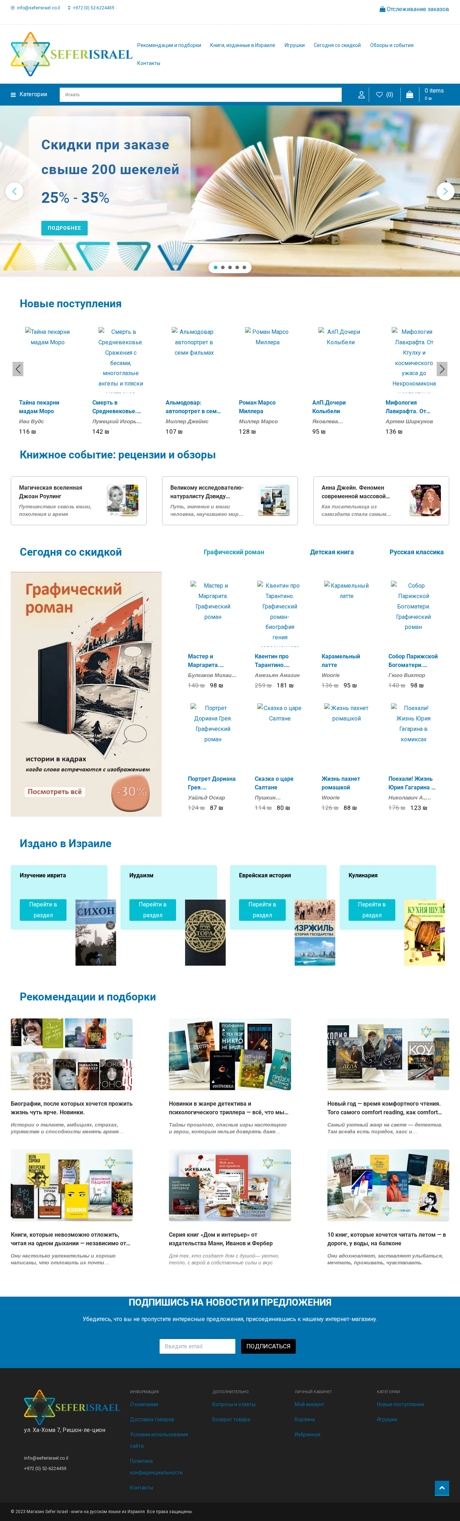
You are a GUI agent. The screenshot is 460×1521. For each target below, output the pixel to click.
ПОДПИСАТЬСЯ (268, 1346)
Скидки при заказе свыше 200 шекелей (110, 157)
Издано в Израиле (65, 843)
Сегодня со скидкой (337, 45)
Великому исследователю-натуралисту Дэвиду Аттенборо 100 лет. (207, 492)
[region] (230, 191)
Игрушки (295, 45)
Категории (33, 94)
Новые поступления (71, 303)
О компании (144, 1404)
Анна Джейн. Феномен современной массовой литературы (354, 492)
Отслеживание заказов (417, 9)
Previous (18, 369)
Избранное (308, 1434)
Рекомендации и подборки (169, 45)
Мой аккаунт (310, 1404)
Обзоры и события (392, 45)
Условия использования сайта (159, 1440)
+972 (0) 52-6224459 (93, 7)
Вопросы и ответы (234, 1404)
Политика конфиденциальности (156, 1466)
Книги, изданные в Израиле (242, 45)
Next (442, 369)
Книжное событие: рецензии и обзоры (118, 454)
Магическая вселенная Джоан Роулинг (50, 492)
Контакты (148, 63)
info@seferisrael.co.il (38, 7)
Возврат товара (231, 1419)
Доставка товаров (152, 1419)
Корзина (305, 1419)
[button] (14, 191)
